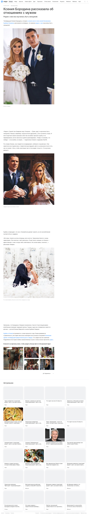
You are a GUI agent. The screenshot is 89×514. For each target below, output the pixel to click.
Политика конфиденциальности (59, 513)
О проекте (37, 513)
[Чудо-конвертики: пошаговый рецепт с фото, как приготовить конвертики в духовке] (13, 396)
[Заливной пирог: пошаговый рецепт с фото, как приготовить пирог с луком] (13, 438)
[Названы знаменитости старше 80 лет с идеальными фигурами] (55, 438)
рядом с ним (39, 23)
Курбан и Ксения (8, 333)
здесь (51, 339)
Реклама (12, 513)
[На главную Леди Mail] (5, 1)
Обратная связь (84, 513)
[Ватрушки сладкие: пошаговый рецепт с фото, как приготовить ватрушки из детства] (55, 480)
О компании (7, 513)
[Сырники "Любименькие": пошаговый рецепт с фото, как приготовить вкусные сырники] (34, 438)
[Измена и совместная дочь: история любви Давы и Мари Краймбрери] (13, 459)
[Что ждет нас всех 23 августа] (76, 417)
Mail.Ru (2, 513)
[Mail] (2, 1)
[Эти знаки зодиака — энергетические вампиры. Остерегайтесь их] (34, 501)
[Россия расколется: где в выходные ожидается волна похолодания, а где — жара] (13, 501)
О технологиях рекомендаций (46, 513)
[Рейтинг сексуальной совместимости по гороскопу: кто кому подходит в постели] (55, 501)
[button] (28, 66)
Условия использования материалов (73, 513)
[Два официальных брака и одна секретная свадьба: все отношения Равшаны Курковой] (55, 459)
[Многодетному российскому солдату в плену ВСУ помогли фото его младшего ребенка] (34, 480)
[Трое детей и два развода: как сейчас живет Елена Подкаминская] (76, 438)
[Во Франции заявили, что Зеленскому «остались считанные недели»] (76, 480)
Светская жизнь (14, 5)
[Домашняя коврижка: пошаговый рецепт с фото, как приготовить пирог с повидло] (76, 459)
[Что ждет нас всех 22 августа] (55, 396)
